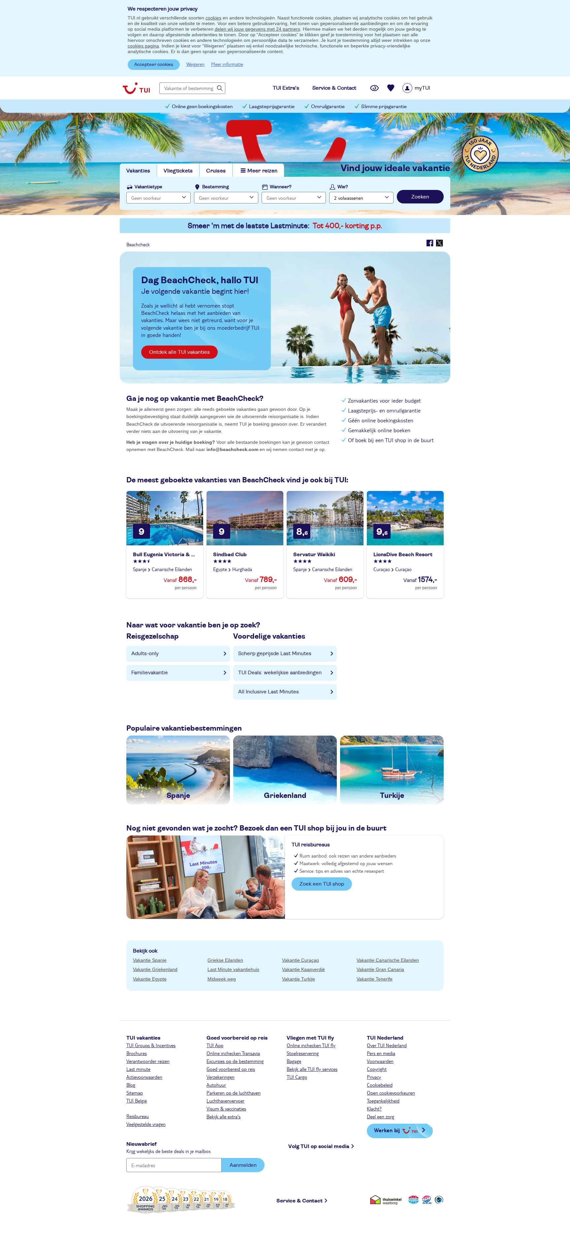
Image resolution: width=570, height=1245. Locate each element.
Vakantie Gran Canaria (380, 969)
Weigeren (195, 64)
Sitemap (134, 1093)
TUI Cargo (297, 1077)
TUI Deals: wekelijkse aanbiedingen (280, 672)
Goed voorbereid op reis (230, 1069)
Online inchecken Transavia (233, 1053)
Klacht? (374, 1108)
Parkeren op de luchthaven (233, 1093)
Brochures (136, 1053)
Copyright (377, 1069)
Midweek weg (221, 979)
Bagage (294, 1061)
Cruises (216, 170)
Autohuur (216, 1085)
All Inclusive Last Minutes (268, 691)
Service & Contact (299, 1200)
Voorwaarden (380, 1061)
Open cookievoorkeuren (391, 1093)
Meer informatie (227, 64)
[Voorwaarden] (426, 1199)
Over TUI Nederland (387, 1045)
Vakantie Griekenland (155, 969)
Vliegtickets (178, 170)
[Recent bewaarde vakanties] (391, 88)
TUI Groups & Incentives (150, 1045)
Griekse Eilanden (225, 960)
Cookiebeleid (380, 1085)
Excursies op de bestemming (235, 1061)
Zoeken (420, 196)
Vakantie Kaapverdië (303, 969)
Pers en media (381, 1053)
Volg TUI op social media (318, 1146)
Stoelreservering (303, 1053)
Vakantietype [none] (148, 187)
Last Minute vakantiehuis (233, 969)
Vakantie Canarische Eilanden (388, 960)
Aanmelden (243, 1165)
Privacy (374, 1077)
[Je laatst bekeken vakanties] (374, 88)
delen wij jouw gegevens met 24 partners (257, 29)
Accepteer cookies (153, 64)
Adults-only (145, 653)
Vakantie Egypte (150, 979)
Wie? (342, 187)
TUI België (136, 1101)
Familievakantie (149, 672)
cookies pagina (143, 45)
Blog (130, 1085)
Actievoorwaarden (144, 1077)
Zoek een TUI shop (322, 884)
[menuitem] (424, 88)
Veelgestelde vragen (146, 1124)
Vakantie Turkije (298, 979)
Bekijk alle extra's (223, 1116)
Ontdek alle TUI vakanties (179, 352)
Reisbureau (137, 1116)
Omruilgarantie (328, 106)
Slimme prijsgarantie (384, 106)
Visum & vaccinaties (226, 1108)
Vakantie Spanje (150, 960)
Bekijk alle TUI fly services (312, 1069)
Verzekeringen (220, 1077)
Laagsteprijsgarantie (272, 106)
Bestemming (215, 187)
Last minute (138, 1069)
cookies (213, 17)
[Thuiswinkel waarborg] (387, 1199)
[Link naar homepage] (136, 88)
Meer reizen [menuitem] (262, 170)
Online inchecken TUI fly (311, 1045)
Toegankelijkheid (383, 1101)
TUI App (214, 1045)
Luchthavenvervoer (225, 1101)
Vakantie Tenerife (375, 979)
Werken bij (387, 1130)
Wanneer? (281, 187)
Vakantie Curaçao (300, 960)
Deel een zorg (380, 1116)
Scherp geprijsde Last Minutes (274, 653)
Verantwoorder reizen (148, 1061)
